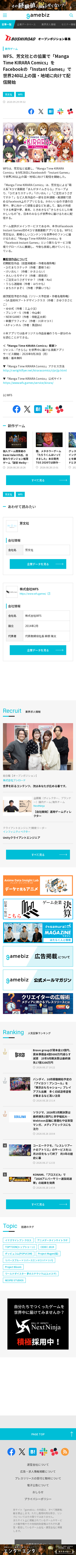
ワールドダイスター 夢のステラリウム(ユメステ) (30, 1273)
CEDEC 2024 (47, 1246)
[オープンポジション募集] (38, 38)
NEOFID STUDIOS (14, 1280)
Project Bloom (13, 1266)
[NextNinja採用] (37, 1324)
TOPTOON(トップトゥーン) (20, 1246)
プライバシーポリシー (38, 1499)
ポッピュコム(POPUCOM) (18, 1253)
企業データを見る (38, 564)
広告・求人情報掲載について (38, 1471)
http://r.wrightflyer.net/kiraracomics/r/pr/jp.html (35, 370)
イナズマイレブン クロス (18, 1240)
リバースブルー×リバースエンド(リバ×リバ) (29, 1260)
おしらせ (38, 1492)
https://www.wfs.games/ (33, 593)
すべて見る (38, 480)
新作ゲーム (11, 49)
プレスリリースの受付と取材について (38, 1478)
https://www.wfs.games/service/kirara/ (28, 383)
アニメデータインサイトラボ (52, 1240)
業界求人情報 (49, 24)
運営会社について (38, 1464)
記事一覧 (6, 24)
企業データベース (26, 24)
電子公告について (38, 1485)
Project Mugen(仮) (48, 1253)
